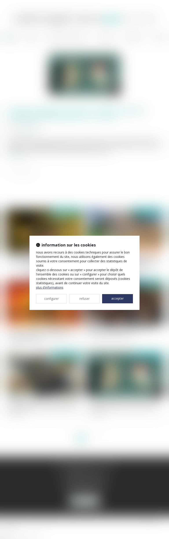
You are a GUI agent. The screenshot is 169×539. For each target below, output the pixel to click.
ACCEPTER (117, 298)
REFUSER (84, 299)
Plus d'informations (49, 287)
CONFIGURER (51, 299)
